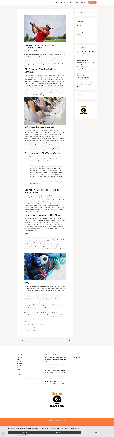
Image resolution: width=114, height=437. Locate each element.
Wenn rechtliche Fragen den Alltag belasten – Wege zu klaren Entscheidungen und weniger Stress (56, 359)
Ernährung (83, 2)
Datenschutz (75, 354)
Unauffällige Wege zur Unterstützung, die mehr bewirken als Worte (85, 62)
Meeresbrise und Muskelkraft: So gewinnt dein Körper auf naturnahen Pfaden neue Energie (85, 77)
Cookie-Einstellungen (77, 358)
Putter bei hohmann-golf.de (49, 148)
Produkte (57, 2)
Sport (76, 2)
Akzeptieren (60, 432)
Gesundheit (64, 2)
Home (51, 2)
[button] (92, 2)
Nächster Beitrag (68, 341)
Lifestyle (71, 2)
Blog (26, 50)
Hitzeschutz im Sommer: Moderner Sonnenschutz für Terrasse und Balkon (85, 84)
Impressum (75, 356)
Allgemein (79, 25)
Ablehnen (23, 432)
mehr (97, 432)
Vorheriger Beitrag (23, 341)
